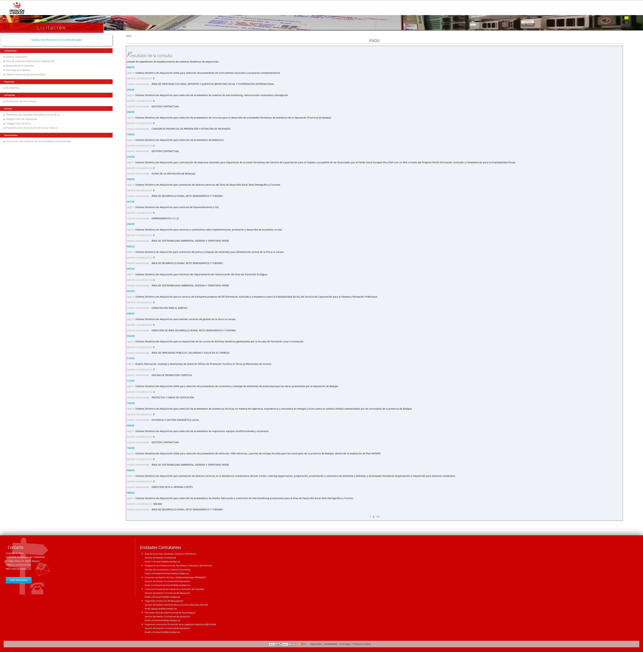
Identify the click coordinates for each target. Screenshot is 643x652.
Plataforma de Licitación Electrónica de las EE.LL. (33, 114)
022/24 (130, 335)
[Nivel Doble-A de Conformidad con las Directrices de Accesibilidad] (289, 643)
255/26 (130, 89)
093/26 (130, 425)
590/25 (130, 112)
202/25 (130, 223)
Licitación (51, 27)
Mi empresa (12, 87)
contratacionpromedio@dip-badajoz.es (170, 585)
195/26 (130, 403)
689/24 (130, 67)
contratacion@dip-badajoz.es (165, 561)
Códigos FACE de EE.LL (18, 123)
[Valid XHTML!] (275, 643)
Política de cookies (362, 643)
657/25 (130, 291)
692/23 (130, 246)
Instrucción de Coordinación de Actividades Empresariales (38, 141)
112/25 (130, 380)
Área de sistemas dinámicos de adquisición (30, 61)
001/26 (130, 201)
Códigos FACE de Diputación (21, 119)
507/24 (130, 268)
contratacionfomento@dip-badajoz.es (170, 573)
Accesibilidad (330, 643)
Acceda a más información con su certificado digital (56, 39)
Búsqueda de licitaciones (20, 65)
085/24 (130, 492)
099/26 (130, 179)
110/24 (130, 358)
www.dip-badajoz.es (21, 568)
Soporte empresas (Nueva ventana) (25, 74)
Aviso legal (345, 643)
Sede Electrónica (18, 580)
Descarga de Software (18, 70)
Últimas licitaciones (17, 56)
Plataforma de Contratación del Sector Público (31, 127)
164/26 (130, 447)
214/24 (130, 156)
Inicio (128, 35)
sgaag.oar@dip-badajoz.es (164, 608)
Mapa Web (316, 643)
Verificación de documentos (21, 101)
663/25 (130, 470)
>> (378, 517)
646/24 (130, 313)
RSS (303, 643)
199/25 (130, 134)
